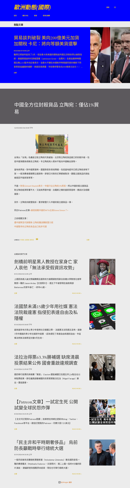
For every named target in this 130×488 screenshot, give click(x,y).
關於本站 (25, 15)
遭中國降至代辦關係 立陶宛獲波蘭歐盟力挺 (33, 222)
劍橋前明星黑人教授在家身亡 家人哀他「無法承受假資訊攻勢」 (46, 265)
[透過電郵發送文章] (37, 240)
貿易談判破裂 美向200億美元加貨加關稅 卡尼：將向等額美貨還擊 (46, 41)
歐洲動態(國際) (32, 7)
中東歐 (22, 240)
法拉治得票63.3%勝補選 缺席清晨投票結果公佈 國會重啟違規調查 (46, 360)
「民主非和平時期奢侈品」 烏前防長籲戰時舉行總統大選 (46, 445)
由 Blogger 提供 (66, 482)
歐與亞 (32, 240)
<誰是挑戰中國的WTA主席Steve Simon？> (49, 210)
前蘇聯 (27, 240)
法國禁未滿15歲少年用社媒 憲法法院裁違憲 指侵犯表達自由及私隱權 (46, 312)
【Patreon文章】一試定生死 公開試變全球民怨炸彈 (46, 405)
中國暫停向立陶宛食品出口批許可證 (30, 226)
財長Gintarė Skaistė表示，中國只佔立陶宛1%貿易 (43, 186)
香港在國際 (46, 15)
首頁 (15, 15)
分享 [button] (15, 73)
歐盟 (35, 15)
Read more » (77, 293)
